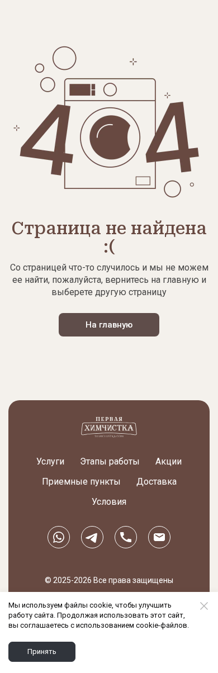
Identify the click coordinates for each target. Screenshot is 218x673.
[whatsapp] (59, 536)
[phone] (126, 536)
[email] (159, 536)
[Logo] (109, 427)
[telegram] (92, 536)
